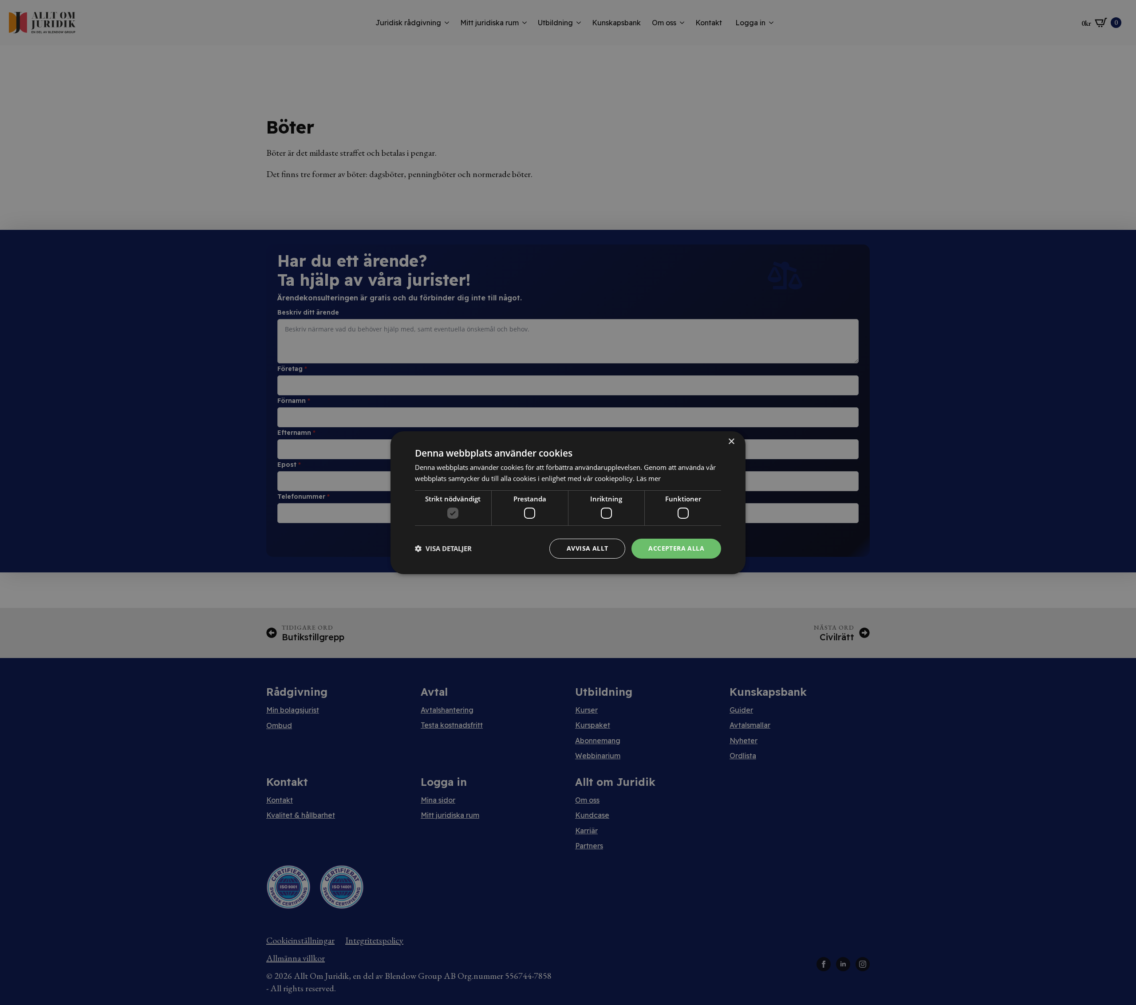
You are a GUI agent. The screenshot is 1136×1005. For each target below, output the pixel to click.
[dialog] (568, 502)
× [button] (731, 441)
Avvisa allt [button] (587, 548)
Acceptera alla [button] (676, 548)
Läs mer (648, 478)
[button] (443, 548)
